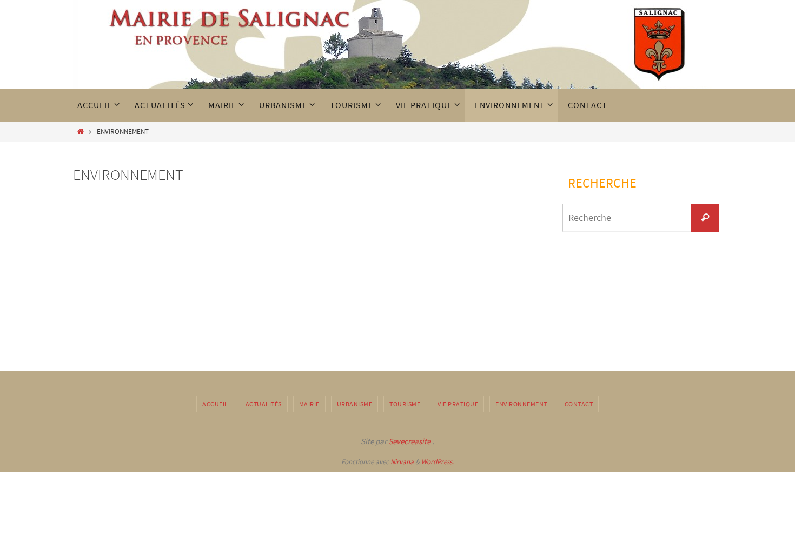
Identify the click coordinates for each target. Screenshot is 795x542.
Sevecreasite (408, 441)
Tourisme (404, 404)
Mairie (309, 404)
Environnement (521, 404)
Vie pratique (458, 404)
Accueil (215, 404)
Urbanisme (355, 404)
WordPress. (437, 461)
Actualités (264, 404)
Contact (579, 404)
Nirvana (402, 461)
